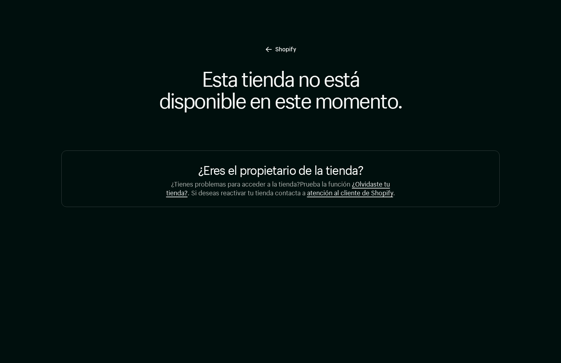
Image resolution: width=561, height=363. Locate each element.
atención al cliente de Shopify (350, 192)
